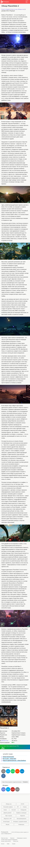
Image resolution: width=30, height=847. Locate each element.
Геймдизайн (23, 809)
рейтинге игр (4, 740)
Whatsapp (13, 771)
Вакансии (12, 838)
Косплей (14, 809)
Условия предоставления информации (9, 839)
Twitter (8, 771)
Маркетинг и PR (7, 818)
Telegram (22, 771)
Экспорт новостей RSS (6, 841)
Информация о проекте (22, 838)
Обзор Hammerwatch (8, 756)
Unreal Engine (6, 821)
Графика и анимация (21, 812)
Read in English (5, 9)
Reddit (17, 771)
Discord (3, 789)
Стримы (25, 806)
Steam (17, 789)
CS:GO (22, 804)
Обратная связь (4, 838)
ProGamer (6, 1)
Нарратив (22, 815)
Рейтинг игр (15, 841)
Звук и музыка (8, 815)
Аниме (5, 809)
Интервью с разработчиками (20, 821)
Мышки (7, 824)
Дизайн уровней (7, 812)
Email (3, 771)
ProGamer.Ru (4, 832)
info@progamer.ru (7, 833)
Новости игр (14, 9)
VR (17, 806)
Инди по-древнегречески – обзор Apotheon (14, 760)
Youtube (12, 789)
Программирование (21, 818)
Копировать (25, 782)
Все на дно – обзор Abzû (9, 758)
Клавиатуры (21, 824)
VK (3, 775)
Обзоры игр (21, 9)
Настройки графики (8, 806)
